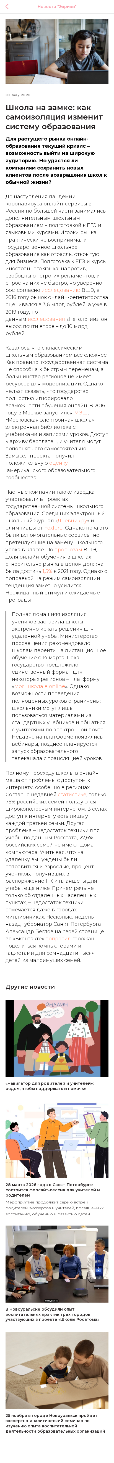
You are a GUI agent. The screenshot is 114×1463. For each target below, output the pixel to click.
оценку (58, 463)
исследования (46, 319)
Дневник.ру (72, 521)
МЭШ (81, 413)
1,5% (47, 571)
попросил (58, 939)
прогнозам (68, 550)
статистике (72, 795)
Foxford (53, 528)
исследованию (61, 290)
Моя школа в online (39, 686)
